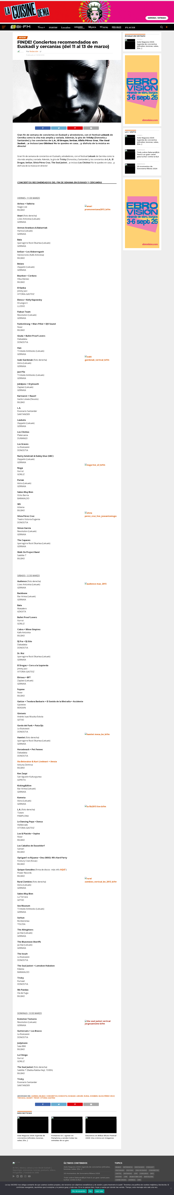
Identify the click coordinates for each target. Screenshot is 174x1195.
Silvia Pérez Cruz (106, 1096)
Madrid (119, 1177)
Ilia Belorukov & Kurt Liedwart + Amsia (37, 761)
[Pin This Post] (75, 127)
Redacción (34, 51)
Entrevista (127, 1167)
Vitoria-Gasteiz (47, 1098)
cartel (118, 1173)
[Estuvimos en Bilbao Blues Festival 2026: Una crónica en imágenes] (101, 1118)
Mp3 (152, 1173)
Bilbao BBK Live (136, 1177)
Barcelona (148, 1177)
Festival (129, 1170)
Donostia (63, 1096)
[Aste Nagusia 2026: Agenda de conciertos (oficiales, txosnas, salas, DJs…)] (33, 1118)
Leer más (99, 1191)
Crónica (132, 1180)
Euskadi (72, 1096)
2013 (135, 1173)
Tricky (36, 1098)
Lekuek (79, 1096)
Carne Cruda (121, 1180)
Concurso (144, 1173)
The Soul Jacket (25, 1098)
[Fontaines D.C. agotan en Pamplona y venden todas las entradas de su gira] (67, 1118)
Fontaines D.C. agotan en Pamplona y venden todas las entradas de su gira (64, 1138)
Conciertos (52, 1096)
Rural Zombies (91, 1096)
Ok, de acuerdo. (78, 1191)
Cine (125, 1177)
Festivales (120, 1170)
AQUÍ (62, 869)
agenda (34, 1096)
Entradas (128, 1173)
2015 (139, 1180)
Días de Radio (141, 1170)
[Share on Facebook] (43, 127)
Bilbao (42, 1096)
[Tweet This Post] (59, 127)
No (90, 1191)
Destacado (139, 1167)
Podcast (150, 1167)
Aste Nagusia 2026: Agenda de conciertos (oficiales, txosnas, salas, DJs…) (31, 1138)
